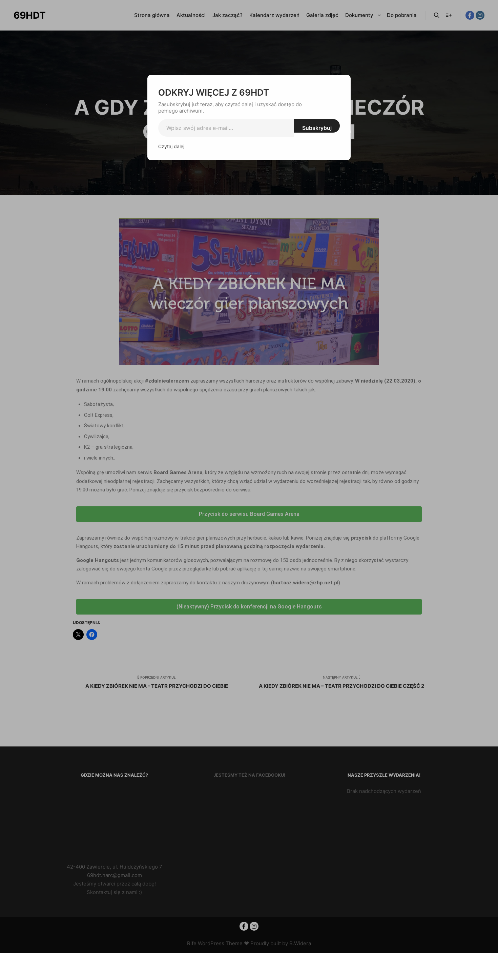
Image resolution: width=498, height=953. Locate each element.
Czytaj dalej (171, 146)
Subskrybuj (317, 127)
